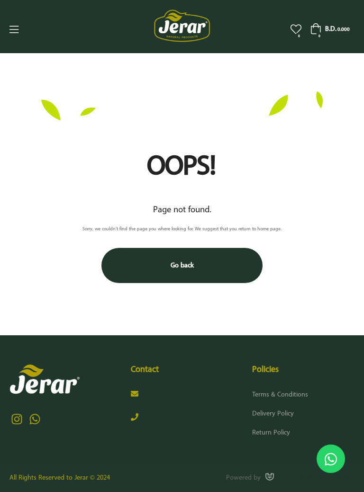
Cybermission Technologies (316, 478)
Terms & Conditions (280, 394)
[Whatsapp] (34, 419)
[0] (296, 29)
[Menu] (13, 29)
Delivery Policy (273, 413)
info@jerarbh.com (174, 394)
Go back (182, 265)
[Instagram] (16, 419)
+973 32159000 (169, 417)
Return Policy (271, 432)
